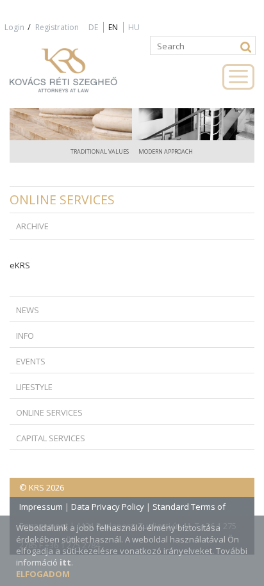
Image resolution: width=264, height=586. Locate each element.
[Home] (77, 76)
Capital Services (50, 438)
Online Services (62, 199)
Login (14, 27)
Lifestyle (34, 387)
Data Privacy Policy (107, 506)
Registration (57, 27)
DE (93, 27)
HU (134, 27)
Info (25, 335)
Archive (32, 226)
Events (30, 361)
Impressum (41, 506)
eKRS (20, 265)
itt (65, 562)
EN (113, 27)
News (27, 310)
